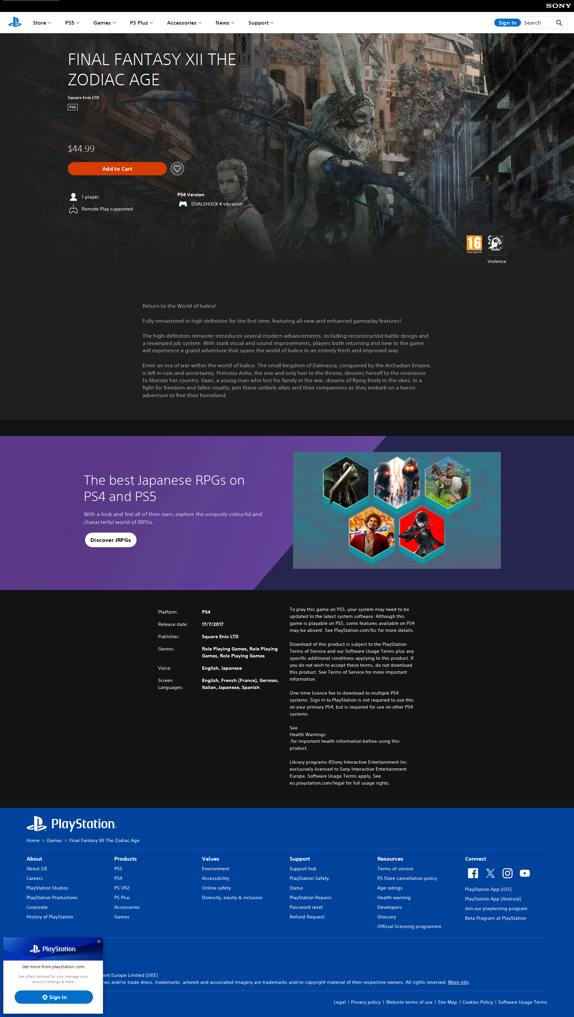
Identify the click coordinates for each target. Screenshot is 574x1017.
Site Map (447, 1002)
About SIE (37, 869)
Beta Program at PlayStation (495, 918)
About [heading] (34, 858)
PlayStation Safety (309, 878)
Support (258, 22)
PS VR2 (121, 888)
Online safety (216, 888)
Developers (389, 907)
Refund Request (307, 917)
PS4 (118, 878)
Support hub (303, 869)
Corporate (37, 907)
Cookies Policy (477, 1002)
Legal (340, 1002)
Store (39, 22)
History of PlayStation (50, 917)
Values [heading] (210, 858)
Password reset (306, 907)
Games (102, 22)
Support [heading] (300, 858)
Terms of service (395, 869)
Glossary (386, 917)
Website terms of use (409, 1002)
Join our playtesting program (496, 908)
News (223, 22)
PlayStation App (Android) (493, 899)
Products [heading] (125, 858)
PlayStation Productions (52, 897)
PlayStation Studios (47, 888)
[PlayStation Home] (15, 23)
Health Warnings (308, 734)
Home (33, 840)
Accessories (182, 22)
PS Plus (139, 22)
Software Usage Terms (522, 1002)
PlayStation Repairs (311, 897)
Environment (215, 869)
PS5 (69, 22)
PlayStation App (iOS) (488, 889)
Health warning (394, 897)
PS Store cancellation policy (407, 878)
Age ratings (390, 888)
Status (296, 888)
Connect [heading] (475, 858)
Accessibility (215, 878)
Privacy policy (366, 1002)
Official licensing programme (409, 926)
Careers (35, 878)
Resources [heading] (390, 858)
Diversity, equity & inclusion (232, 897)
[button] (111, 540)
